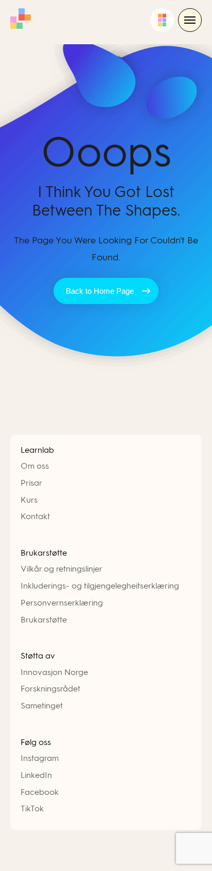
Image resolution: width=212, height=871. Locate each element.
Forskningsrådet (50, 689)
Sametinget (42, 705)
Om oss (35, 466)
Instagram (40, 758)
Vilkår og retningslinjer (61, 569)
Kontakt (35, 516)
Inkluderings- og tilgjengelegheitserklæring (100, 586)
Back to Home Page (100, 291)
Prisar (31, 483)
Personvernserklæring (62, 603)
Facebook (40, 792)
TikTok (32, 808)
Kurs (29, 500)
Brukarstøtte (44, 620)
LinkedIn (36, 775)
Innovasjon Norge (54, 672)
